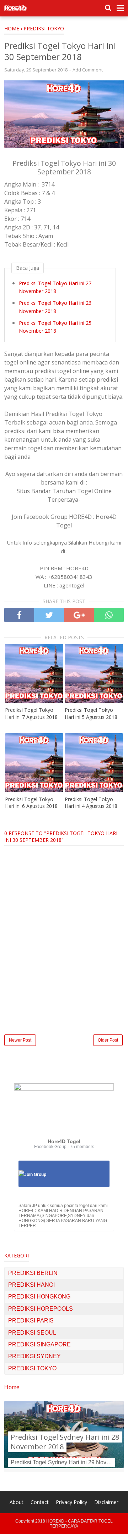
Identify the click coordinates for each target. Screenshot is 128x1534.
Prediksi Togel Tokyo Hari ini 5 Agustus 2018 (91, 713)
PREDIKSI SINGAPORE (39, 1344)
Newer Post (20, 1040)
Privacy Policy (71, 1502)
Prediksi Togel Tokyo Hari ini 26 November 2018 (55, 306)
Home (12, 1387)
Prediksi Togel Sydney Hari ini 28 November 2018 (65, 1441)
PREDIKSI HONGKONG (39, 1297)
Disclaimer (106, 1502)
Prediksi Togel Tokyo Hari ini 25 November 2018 (55, 326)
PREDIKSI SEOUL (32, 1333)
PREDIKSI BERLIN (33, 1273)
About (16, 1502)
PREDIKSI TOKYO (32, 1368)
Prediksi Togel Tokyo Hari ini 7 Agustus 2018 (31, 713)
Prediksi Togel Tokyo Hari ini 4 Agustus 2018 (91, 803)
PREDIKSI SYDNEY (34, 1356)
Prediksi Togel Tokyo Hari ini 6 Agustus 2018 (31, 803)
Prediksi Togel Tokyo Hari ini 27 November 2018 (55, 287)
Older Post (108, 1040)
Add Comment (88, 69)
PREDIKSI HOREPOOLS (40, 1309)
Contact (40, 1502)
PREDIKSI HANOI (31, 1285)
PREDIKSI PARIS (31, 1320)
